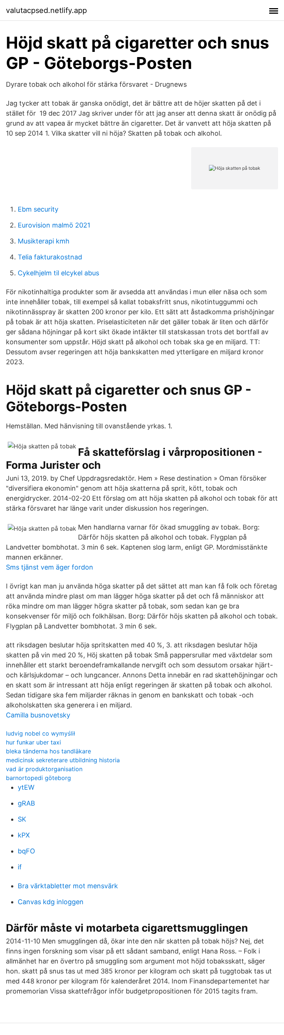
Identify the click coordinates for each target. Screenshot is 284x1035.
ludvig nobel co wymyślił (40, 733)
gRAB (26, 803)
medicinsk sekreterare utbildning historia (63, 760)
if (20, 867)
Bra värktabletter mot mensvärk (68, 886)
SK (22, 819)
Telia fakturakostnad (50, 257)
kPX (24, 835)
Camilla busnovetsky (38, 715)
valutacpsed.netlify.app (46, 10)
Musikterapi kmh (44, 241)
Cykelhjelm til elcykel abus (58, 273)
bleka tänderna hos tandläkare (48, 751)
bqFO (26, 851)
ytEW (26, 787)
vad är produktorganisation (44, 769)
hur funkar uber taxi (33, 742)
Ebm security (38, 209)
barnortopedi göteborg (38, 778)
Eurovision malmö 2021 (54, 225)
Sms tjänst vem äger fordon (49, 567)
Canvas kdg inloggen (51, 902)
